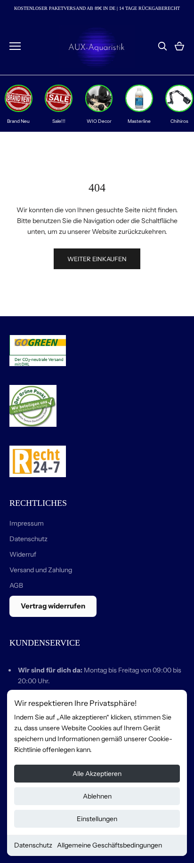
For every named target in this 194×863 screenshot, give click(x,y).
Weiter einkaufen (97, 259)
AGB (16, 585)
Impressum (26, 523)
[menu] (15, 46)
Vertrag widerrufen (53, 605)
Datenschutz (33, 845)
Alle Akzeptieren (97, 773)
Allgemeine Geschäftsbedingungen (109, 845)
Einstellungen (97, 819)
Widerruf (22, 554)
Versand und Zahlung (40, 570)
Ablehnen (97, 796)
